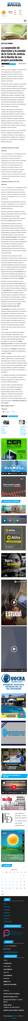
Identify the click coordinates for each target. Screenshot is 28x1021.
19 (9, 885)
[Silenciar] (22, 473)
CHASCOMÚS (7, 907)
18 (6, 885)
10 (2, 882)
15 (20, 882)
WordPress (15, 1016)
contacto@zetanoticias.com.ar (11, 952)
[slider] (12, 473)
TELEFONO (6, 946)
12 (9, 882)
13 (13, 882)
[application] (14, 468)
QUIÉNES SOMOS (8, 921)
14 (17, 882)
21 (17, 885)
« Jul (2, 894)
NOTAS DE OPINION (13, 416)
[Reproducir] (3, 473)
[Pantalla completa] (25, 473)
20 (13, 885)
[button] (14, 468)
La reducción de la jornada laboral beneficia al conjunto (4, 430)
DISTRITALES (7, 913)
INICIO (5, 904)
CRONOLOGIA (7, 915)
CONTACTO (6, 918)
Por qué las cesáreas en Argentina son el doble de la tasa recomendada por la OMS (23, 431)
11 (6, 882)
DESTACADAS (7, 910)
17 (2, 885)
